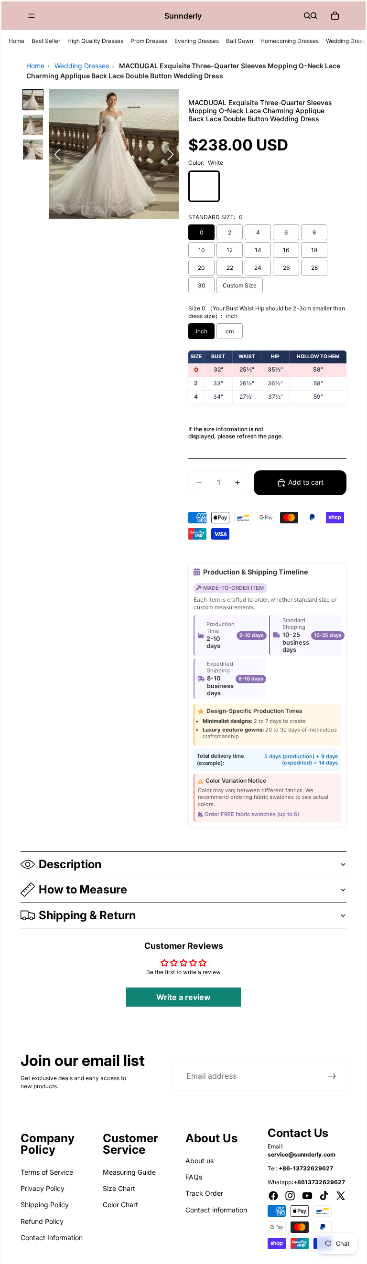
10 (201, 250)
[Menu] (32, 16)
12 (230, 250)
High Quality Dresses (95, 40)
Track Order (204, 1193)
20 (201, 267)
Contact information (216, 1210)
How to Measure (83, 889)
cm (230, 331)
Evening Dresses (196, 40)
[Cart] (334, 15)
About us (199, 1161)
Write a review (183, 997)
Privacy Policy (43, 1188)
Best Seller (46, 40)
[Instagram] (290, 1195)
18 (314, 250)
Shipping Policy (45, 1204)
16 (286, 250)
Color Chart (120, 1204)
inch (201, 331)
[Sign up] (332, 1076)
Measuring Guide (129, 1172)
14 (258, 250)
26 (286, 267)
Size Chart (119, 1188)
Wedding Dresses (81, 66)
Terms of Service (47, 1172)
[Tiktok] (324, 1195)
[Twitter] (340, 1195)
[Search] (307, 15)
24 (257, 267)
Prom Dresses (148, 40)
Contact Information (52, 1237)
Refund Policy (42, 1221)
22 (230, 267)
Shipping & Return (87, 915)
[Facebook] (273, 1195)
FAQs (193, 1177)
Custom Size (240, 285)
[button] (32, 99)
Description (70, 864)
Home (16, 40)
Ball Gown (239, 40)
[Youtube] (307, 1195)
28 (314, 267)
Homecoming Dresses (289, 40)
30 (201, 285)
